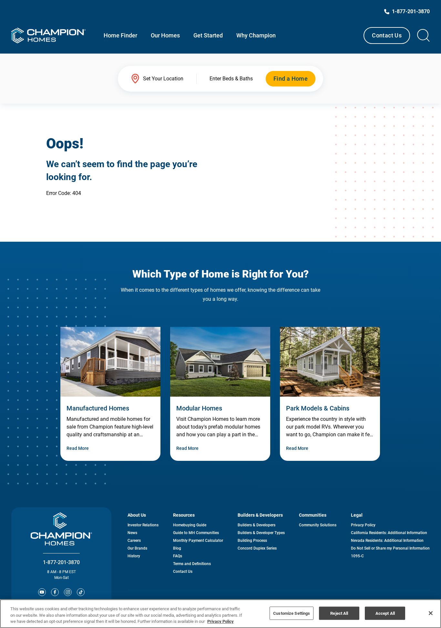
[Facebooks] (55, 592)
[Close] (431, 613)
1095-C (357, 556)
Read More (78, 448)
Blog (177, 548)
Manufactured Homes (98, 408)
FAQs (177, 556)
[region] (220, 613)
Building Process (252, 540)
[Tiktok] (81, 592)
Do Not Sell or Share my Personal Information (390, 548)
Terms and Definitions (192, 564)
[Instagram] (68, 592)
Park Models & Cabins (317, 408)
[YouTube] (42, 592)
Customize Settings (291, 613)
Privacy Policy (363, 525)
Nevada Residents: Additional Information (387, 540)
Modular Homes (199, 408)
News (132, 533)
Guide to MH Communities (196, 533)
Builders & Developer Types (261, 533)
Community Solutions (317, 525)
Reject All (339, 613)
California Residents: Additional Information (389, 533)
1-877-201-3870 (61, 562)
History (134, 556)
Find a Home (290, 78)
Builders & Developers (256, 525)
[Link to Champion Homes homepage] (48, 35)
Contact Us (387, 35)
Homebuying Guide (189, 525)
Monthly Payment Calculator (198, 540)
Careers (134, 540)
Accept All (385, 613)
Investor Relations (143, 525)
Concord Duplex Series (257, 548)
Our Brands (137, 548)
